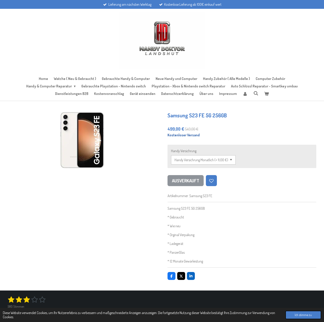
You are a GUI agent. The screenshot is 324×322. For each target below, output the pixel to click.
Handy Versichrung (183, 151)
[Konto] (245, 93)
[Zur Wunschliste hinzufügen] (211, 180)
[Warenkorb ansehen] (266, 93)
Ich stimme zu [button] (303, 315)
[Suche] (255, 93)
